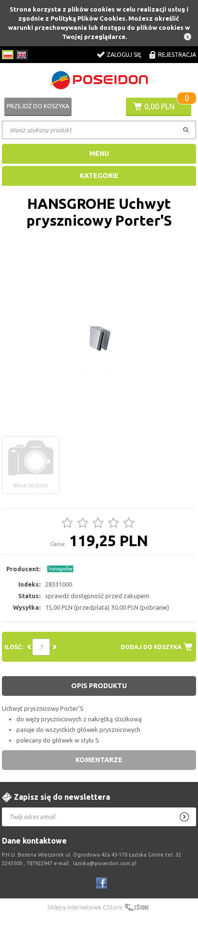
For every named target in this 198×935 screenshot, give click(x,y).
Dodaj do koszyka (151, 647)
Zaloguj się (124, 54)
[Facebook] (101, 883)
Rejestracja (177, 54)
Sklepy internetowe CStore (85, 907)
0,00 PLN (159, 106)
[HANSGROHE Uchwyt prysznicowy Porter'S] (99, 339)
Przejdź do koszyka (38, 106)
